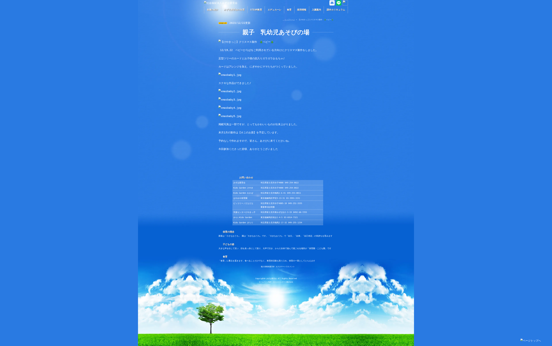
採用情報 (301, 9)
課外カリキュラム (336, 9)
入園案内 (316, 9)
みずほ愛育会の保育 (234, 9)
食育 (289, 9)
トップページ (289, 20)
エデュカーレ (274, 9)
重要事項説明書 (268, 207)
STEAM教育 (256, 9)
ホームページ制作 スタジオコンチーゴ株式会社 (276, 282)
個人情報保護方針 (268, 267)
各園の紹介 (212, 9)
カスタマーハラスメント (285, 267)
